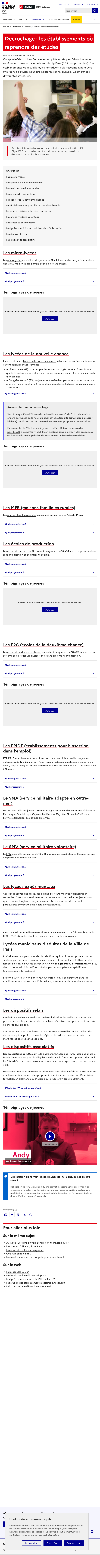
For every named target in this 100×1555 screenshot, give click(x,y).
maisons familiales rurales (21, 514)
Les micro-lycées (15, 176)
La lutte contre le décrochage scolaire (27, 1286)
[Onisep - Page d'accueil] (27, 7)
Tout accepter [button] (74, 1543)
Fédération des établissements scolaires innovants (34, 1282)
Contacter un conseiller (58, 19)
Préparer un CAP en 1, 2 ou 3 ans (24, 1246)
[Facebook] (30, 1214)
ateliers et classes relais (80, 1017)
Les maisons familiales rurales (22, 188)
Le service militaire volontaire (22, 216)
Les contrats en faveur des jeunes (24, 1249)
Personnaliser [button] (31, 1543)
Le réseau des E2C (16, 1271)
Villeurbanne (16, 369)
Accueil (6, 26)
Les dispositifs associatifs (20, 239)
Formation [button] (7, 19)
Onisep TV (62, 4)
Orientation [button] (36, 19)
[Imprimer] (5, 1214)
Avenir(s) (76, 19)
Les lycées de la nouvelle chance (24, 182)
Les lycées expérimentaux (20, 222)
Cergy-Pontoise (17, 380)
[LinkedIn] (18, 1214)
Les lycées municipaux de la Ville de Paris (29, 1279)
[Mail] (12, 1214)
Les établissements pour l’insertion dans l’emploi (33, 205)
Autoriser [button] (50, 318)
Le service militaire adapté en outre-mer (28, 211)
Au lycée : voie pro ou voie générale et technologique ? (37, 1242)
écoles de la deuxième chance (24, 652)
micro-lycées (14, 260)
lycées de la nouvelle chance (39, 361)
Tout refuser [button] (53, 1543)
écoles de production (19, 551)
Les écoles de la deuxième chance (25, 199)
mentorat (56, 1075)
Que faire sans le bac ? (18, 1253)
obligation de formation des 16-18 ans (30, 1186)
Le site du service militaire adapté (25, 1275)
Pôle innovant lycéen (37, 428)
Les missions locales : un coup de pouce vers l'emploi (36, 1257)
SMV (8, 853)
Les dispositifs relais (17, 234)
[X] (24, 1214)
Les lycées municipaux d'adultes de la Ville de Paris (35, 228)
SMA (8, 810)
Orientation (16, 26)
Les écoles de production (20, 193)
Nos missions (92, 4)
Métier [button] (21, 19)
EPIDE (8, 758)
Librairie (76, 4)
